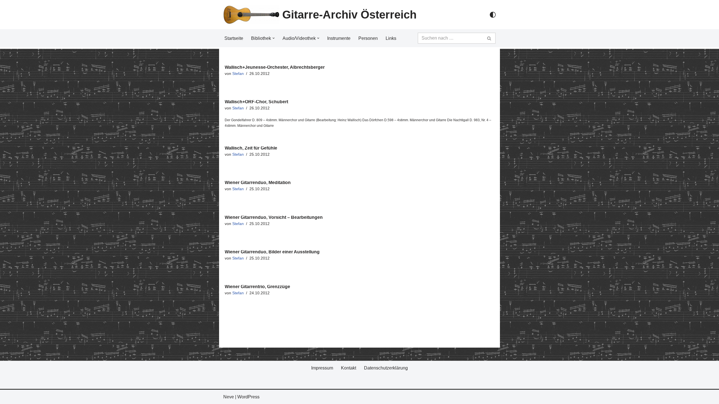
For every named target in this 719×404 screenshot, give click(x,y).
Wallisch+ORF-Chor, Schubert (256, 101)
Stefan (238, 73)
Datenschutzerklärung (386, 368)
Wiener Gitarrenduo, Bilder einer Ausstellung (272, 251)
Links (391, 38)
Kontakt (348, 368)
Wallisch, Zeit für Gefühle (251, 148)
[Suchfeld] (489, 38)
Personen (368, 38)
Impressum (322, 368)
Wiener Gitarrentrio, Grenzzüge (257, 286)
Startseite (233, 38)
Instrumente (339, 38)
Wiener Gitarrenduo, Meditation (258, 182)
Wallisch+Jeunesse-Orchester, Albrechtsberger (275, 67)
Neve (228, 396)
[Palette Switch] (493, 15)
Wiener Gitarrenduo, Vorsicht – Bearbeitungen (274, 217)
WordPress (248, 396)
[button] (273, 38)
